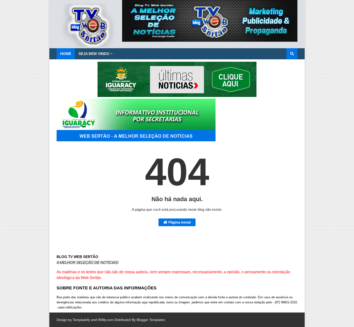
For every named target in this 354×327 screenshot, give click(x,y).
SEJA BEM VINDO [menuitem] (94, 54)
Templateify (81, 320)
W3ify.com (105, 320)
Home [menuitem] (65, 54)
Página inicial (179, 222)
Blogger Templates (151, 320)
